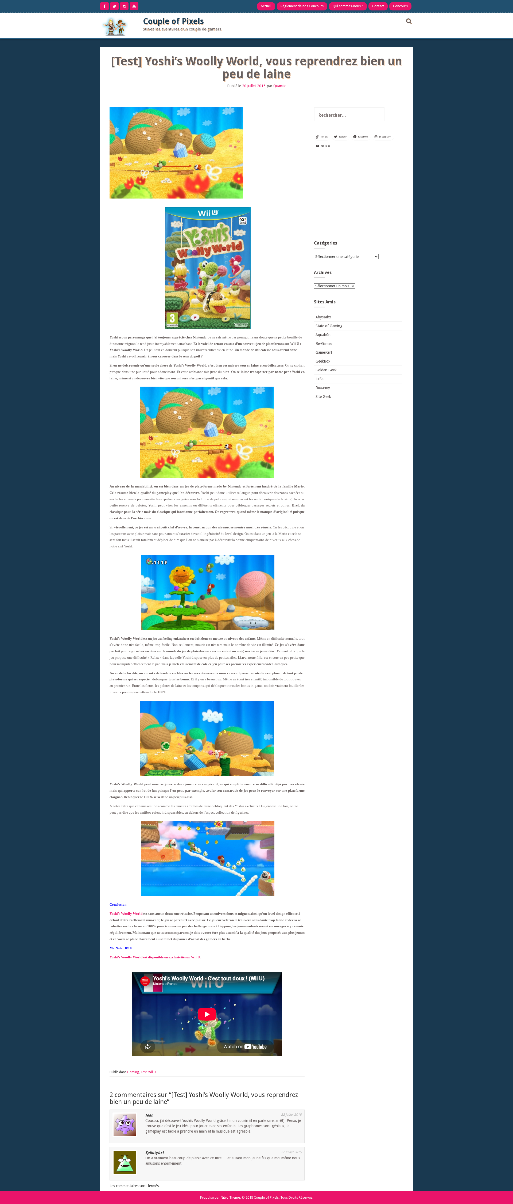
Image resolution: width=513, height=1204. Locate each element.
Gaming (133, 1072)
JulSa (320, 379)
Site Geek (323, 396)
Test (144, 1072)
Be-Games (324, 343)
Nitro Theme (230, 1197)
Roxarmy (323, 388)
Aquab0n (323, 335)
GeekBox (323, 361)
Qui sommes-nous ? (348, 6)
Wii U (152, 1072)
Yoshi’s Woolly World (126, 914)
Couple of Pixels (173, 21)
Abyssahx (323, 317)
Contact (378, 6)
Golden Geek (326, 370)
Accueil (266, 6)
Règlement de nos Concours (302, 6)
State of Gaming (329, 326)
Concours (400, 6)
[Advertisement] (358, 196)
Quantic (279, 86)
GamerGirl (324, 352)
